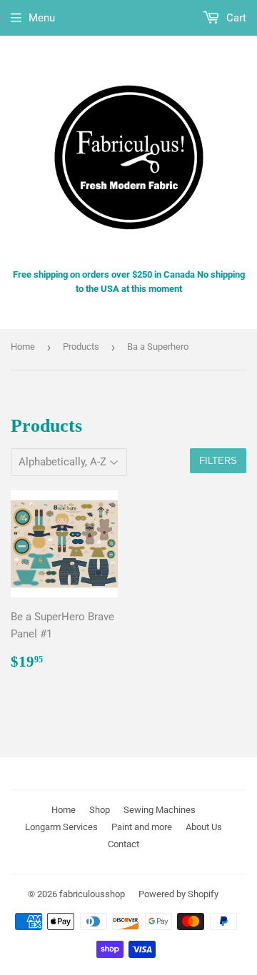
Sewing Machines (160, 809)
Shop (99, 809)
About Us (204, 827)
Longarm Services (61, 827)
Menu (42, 17)
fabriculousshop (92, 894)
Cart (234, 17)
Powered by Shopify (178, 894)
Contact (123, 844)
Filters (218, 460)
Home (23, 346)
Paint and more (141, 827)
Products (81, 346)
